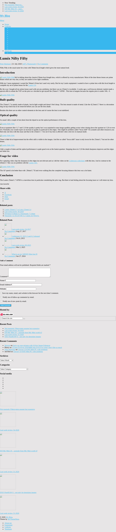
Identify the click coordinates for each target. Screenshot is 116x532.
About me (8, 51)
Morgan (7, 345)
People (11, 45)
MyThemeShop (13, 519)
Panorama (12, 41)
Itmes (11, 34)
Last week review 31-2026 (14, 11)
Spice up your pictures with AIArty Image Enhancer (31, 345)
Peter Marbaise (5, 64)
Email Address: (6, 285)
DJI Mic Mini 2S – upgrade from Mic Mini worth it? (23, 333)
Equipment (13, 53)
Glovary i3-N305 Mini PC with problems (32, 349)
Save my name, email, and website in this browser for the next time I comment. (30, 293)
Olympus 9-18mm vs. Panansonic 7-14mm (20, 214)
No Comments (43, 64)
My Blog (5, 15)
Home (7, 24)
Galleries (8, 26)
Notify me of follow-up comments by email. (18, 297)
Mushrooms (13, 37)
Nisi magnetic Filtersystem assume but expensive (22, 328)
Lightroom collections (77, 161)
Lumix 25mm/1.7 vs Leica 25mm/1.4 (18, 210)
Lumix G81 (33, 163)
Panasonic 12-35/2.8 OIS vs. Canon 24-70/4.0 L (22, 216)
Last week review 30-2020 (14, 212)
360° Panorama (14, 43)
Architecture (13, 30)
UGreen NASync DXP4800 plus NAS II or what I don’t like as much (37, 347)
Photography (31, 64)
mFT (24, 64)
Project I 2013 (14, 28)
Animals (12, 47)
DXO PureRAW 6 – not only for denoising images (23, 337)
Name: (3, 280)
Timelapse (12, 49)
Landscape (13, 39)
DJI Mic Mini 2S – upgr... (14, 9)
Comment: (4, 276)
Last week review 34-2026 (14, 7)
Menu (2, 20)
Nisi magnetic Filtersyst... (14, 5)
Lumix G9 (32, 85)
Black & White (14, 32)
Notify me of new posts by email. (15, 301)
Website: (3, 289)
